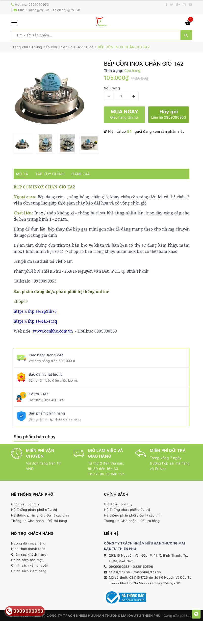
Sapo (190, 616)
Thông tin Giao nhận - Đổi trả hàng (39, 521)
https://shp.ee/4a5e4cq (35, 321)
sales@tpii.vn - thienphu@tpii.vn (54, 10)
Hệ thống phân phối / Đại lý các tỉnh (40, 515)
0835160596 (143, 567)
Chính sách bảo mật (27, 560)
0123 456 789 (53, 400)
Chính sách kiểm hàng (28, 571)
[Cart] (188, 23)
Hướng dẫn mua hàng (28, 543)
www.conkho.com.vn (53, 331)
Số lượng (112, 88)
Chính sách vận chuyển (29, 565)
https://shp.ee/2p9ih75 (35, 311)
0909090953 (38, 4)
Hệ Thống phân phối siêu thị (34, 510)
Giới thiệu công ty (25, 504)
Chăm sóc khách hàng (28, 554)
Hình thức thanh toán (28, 549)
